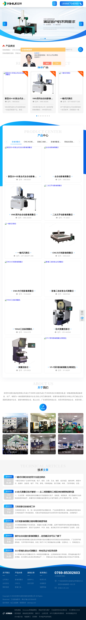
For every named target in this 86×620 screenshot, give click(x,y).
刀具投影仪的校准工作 (25, 506)
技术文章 (30, 583)
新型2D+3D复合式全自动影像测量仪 (15, 98)
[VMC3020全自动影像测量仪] (62, 160)
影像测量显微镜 (8, 53)
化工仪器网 (14, 603)
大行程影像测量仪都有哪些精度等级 (31, 521)
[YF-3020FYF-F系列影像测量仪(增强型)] (62, 350)
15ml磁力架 (18, 617)
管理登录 (23, 603)
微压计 (37, 613)
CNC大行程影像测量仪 (20, 50)
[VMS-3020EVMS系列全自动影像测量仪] (23, 198)
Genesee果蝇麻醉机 (30, 610)
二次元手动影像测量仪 (63, 215)
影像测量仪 (6, 50)
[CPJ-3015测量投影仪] (23, 350)
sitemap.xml (31, 603)
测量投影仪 (23, 367)
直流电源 (17, 613)
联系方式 (43, 579)
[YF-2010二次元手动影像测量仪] (62, 198)
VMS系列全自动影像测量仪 (42, 98)
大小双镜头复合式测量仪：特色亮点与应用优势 (36, 551)
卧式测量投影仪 (63, 329)
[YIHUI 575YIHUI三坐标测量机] (23, 312)
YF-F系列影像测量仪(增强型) (63, 367)
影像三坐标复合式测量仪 (43, 142)
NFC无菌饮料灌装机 (57, 613)
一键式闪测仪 (66, 98)
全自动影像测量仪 (63, 176)
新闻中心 (30, 579)
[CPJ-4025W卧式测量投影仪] (62, 312)
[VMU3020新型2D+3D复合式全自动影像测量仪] (23, 160)
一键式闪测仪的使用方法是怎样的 (30, 477)
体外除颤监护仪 (71, 613)
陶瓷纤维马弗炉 (44, 610)
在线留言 (43, 583)
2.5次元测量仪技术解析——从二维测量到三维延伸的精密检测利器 (44, 492)
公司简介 (6, 579)
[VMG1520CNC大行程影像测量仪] (62, 236)
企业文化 (6, 583)
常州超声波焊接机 (45, 617)
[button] (41, 38)
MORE (43, 408)
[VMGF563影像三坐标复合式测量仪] (62, 274)
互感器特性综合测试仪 (59, 610)
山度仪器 (45, 613)
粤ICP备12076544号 (29, 599)
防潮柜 (34, 617)
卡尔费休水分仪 (74, 610)
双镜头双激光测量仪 (70, 142)
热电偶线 (17, 610)
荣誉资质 (6, 587)
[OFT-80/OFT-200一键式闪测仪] (23, 236)
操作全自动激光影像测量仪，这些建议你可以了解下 (38, 536)
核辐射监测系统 (28, 613)
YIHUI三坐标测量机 (23, 329)
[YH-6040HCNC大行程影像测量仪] (23, 274)
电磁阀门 (27, 617)
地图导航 (43, 587)
